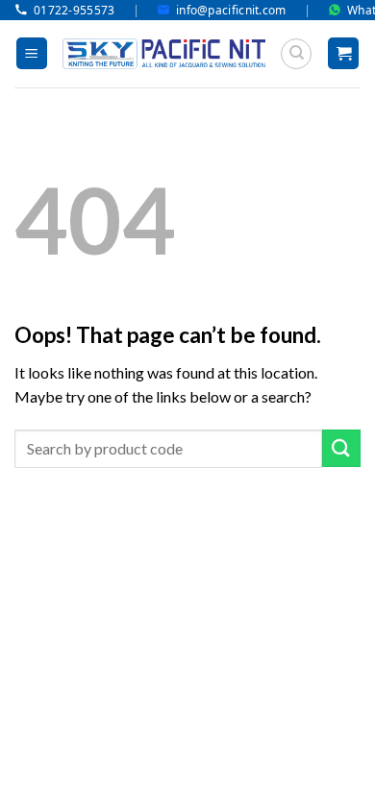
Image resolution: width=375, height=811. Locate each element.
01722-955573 (74, 10)
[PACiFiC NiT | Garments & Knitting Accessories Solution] (163, 53)
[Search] (296, 53)
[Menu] (31, 53)
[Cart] (343, 53)
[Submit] (341, 448)
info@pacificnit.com (231, 10)
